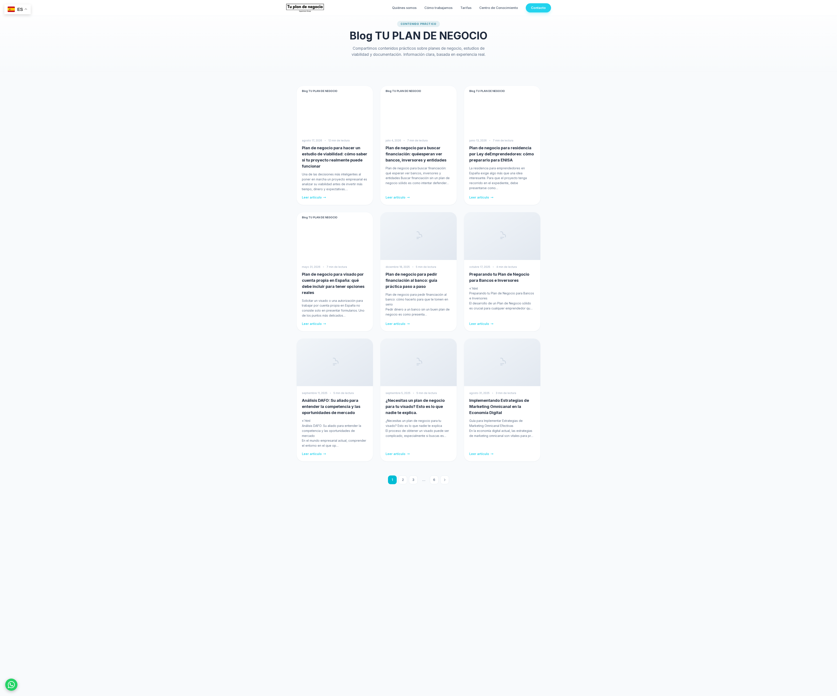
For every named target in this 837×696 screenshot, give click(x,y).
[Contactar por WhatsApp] (11, 685)
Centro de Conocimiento (498, 8)
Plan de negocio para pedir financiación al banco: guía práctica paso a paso (411, 280)
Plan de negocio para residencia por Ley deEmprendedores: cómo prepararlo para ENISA (501, 154)
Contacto (538, 8)
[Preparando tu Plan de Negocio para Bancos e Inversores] (502, 236)
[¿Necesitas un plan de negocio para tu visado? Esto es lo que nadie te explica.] (418, 362)
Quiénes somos (404, 8)
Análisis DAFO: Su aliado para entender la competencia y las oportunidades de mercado (331, 406)
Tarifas (465, 8)
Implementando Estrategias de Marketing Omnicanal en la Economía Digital (499, 406)
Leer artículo (312, 197)
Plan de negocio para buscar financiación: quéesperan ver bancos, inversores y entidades (416, 154)
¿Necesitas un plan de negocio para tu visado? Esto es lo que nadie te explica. (415, 406)
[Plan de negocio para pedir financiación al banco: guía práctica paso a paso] (418, 236)
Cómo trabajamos (438, 8)
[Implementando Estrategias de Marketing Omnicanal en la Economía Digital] (502, 362)
